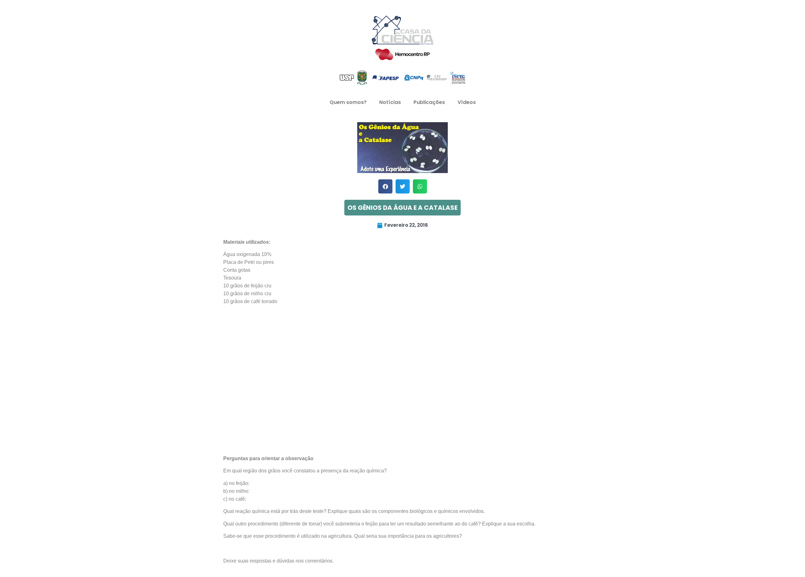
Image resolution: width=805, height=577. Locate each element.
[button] (385, 186)
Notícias (390, 102)
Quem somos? (348, 102)
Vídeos (467, 102)
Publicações (429, 102)
